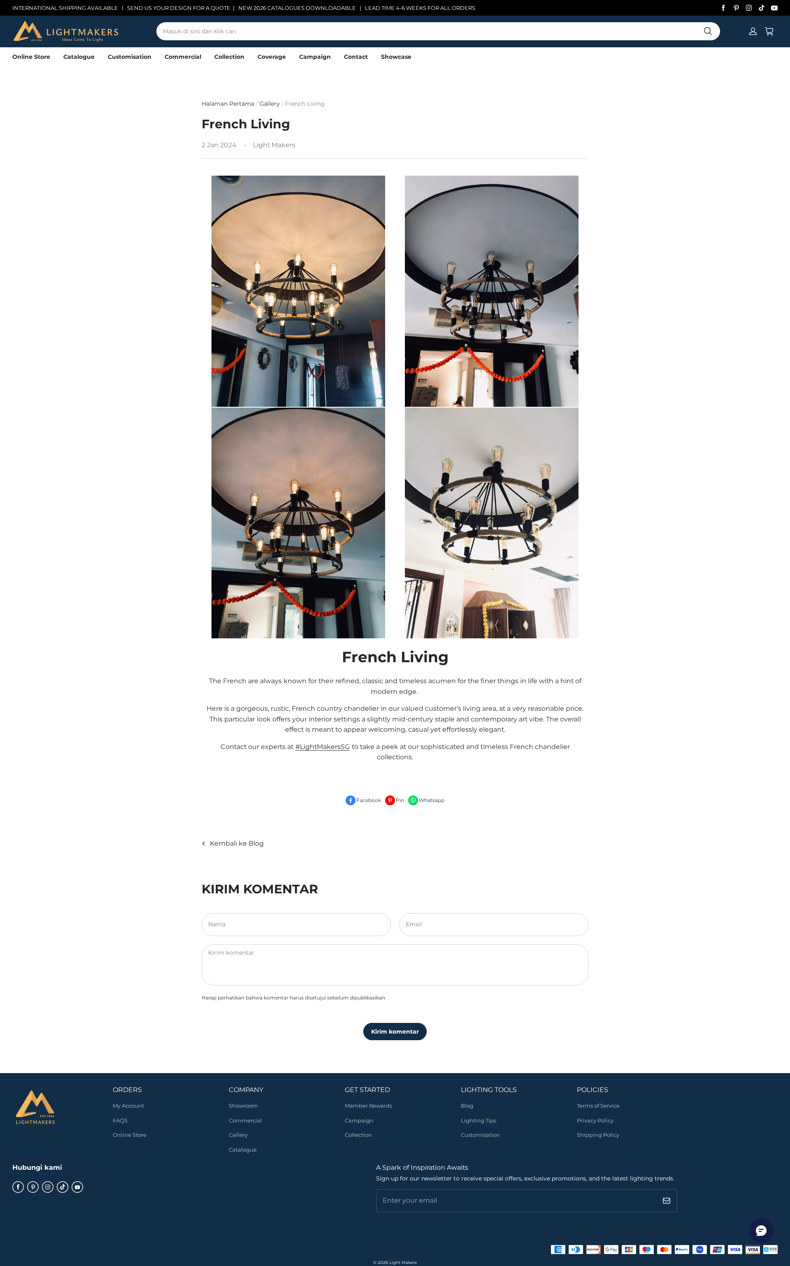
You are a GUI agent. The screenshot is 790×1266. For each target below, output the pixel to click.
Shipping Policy (598, 1135)
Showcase (396, 56)
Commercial (183, 56)
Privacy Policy (595, 1120)
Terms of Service (598, 1105)
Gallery (270, 103)
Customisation (129, 56)
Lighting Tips (478, 1120)
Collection (229, 56)
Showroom (243, 1105)
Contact (356, 56)
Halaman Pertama (228, 103)
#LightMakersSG (322, 747)
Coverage (272, 56)
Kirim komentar (395, 1031)
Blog (467, 1105)
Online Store (31, 56)
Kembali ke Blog (237, 843)
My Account (128, 1105)
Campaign (315, 56)
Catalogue (79, 56)
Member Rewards (368, 1105)
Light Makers (403, 1262)
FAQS (120, 1120)
